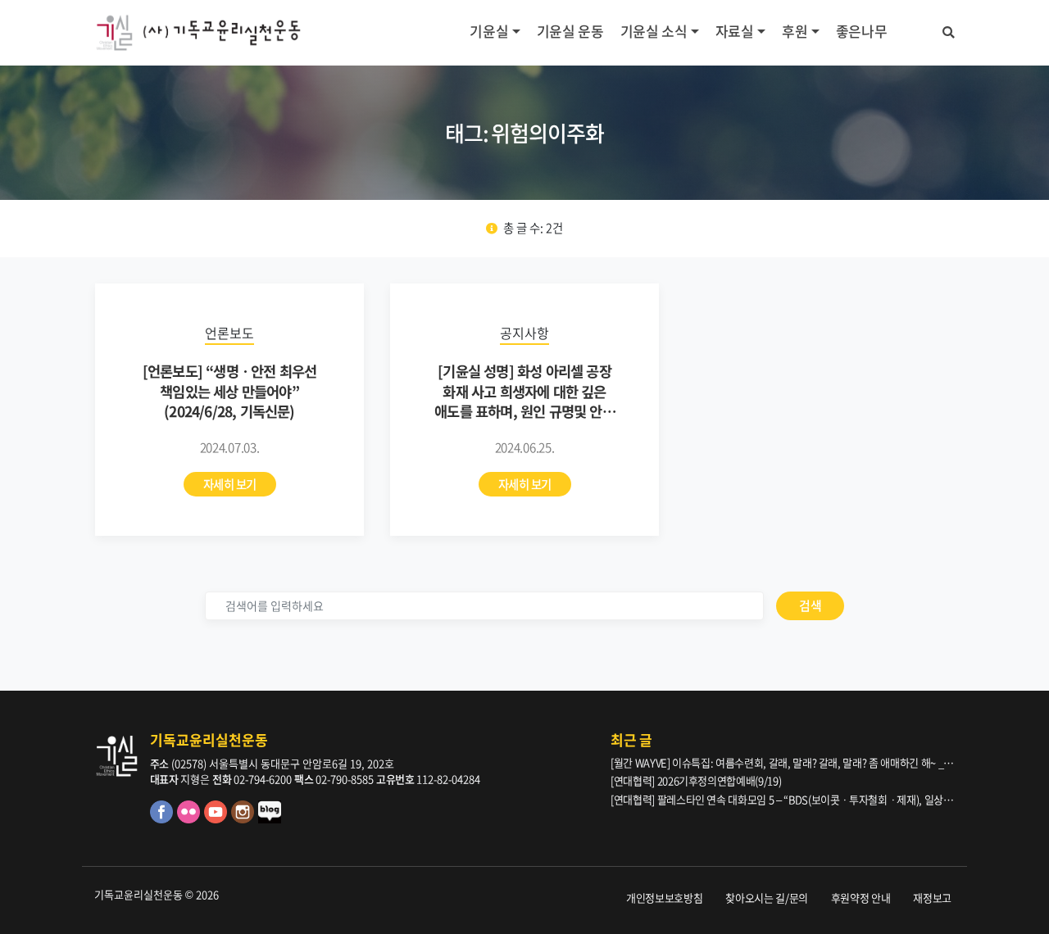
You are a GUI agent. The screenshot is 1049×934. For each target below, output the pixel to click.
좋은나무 (862, 30)
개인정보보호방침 (664, 897)
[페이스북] (163, 819)
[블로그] (270, 819)
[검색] (948, 29)
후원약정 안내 (861, 897)
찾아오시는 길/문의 (766, 897)
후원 (794, 30)
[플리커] (190, 819)
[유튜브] (217, 819)
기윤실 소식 (654, 30)
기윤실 (489, 30)
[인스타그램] (244, 819)
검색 (810, 605)
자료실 (734, 30)
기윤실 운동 (570, 30)
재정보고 (932, 897)
